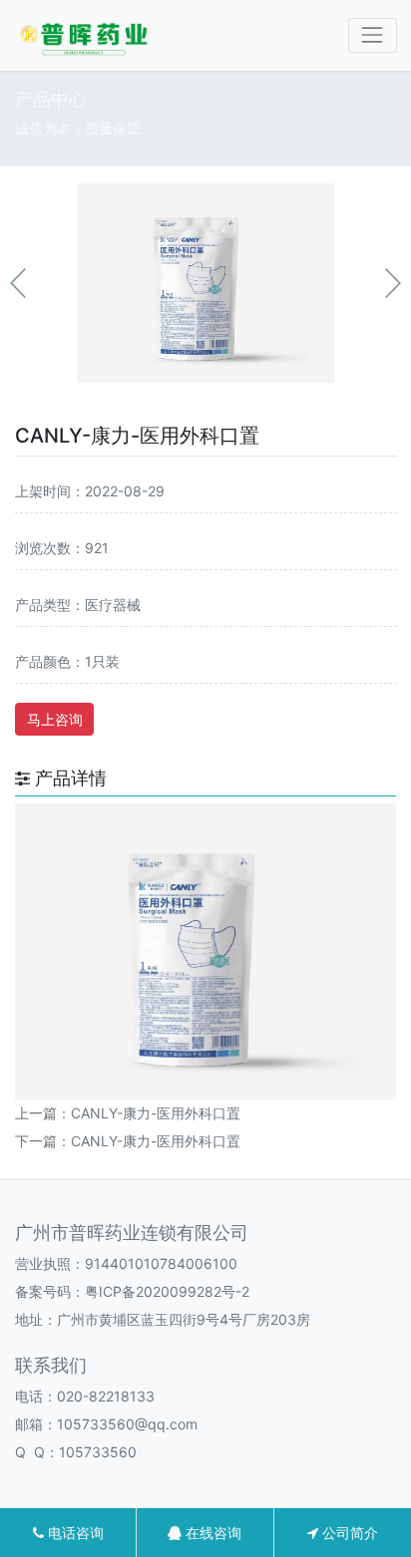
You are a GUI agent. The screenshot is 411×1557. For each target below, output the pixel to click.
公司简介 (348, 1532)
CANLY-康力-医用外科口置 (155, 1112)
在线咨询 (211, 1532)
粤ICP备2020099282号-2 (167, 1291)
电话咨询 (74, 1532)
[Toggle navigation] (372, 35)
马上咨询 (55, 719)
